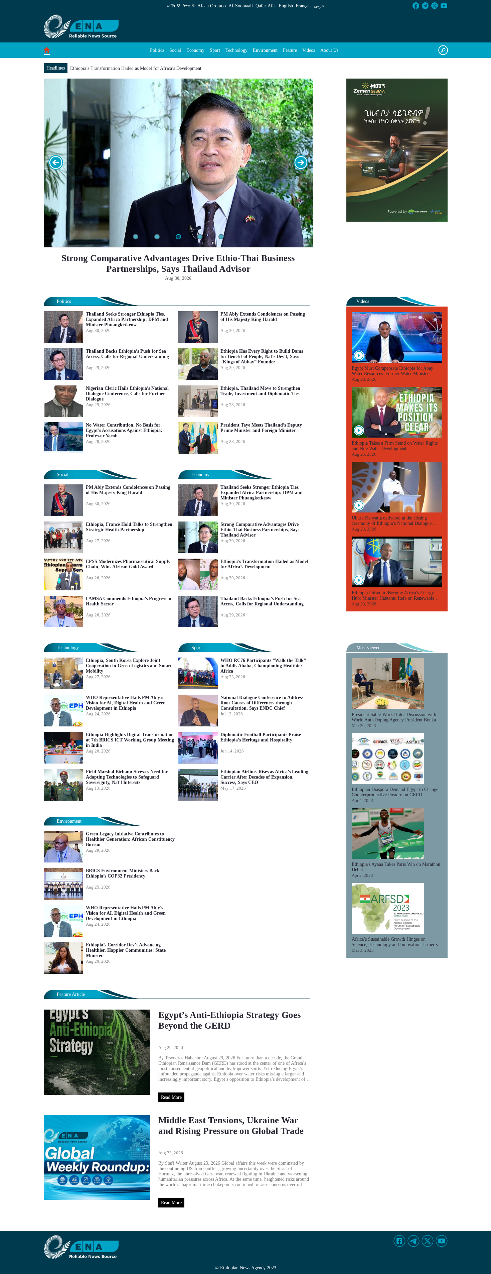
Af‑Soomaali (240, 5)
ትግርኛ (189, 5)
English (286, 5)
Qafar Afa (265, 5)
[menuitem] (157, 50)
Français (303, 5)
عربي (319, 5)
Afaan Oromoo (211, 5)
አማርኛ (173, 5)
